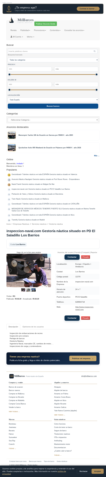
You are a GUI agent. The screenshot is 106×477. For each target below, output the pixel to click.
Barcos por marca (35, 461)
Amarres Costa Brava (62, 397)
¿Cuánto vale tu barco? (63, 451)
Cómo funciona (59, 424)
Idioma (30, 36)
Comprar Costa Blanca (17, 404)
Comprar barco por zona (17, 461)
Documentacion (60, 447)
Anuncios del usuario (65, 252)
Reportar (94, 252)
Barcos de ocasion (16, 387)
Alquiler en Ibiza (60, 400)
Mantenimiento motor (62, 444)
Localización (14, 95)
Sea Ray (12, 441)
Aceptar (97, 471)
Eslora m (12, 80)
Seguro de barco (60, 431)
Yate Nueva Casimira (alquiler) (65, 411)
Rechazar (84, 471)
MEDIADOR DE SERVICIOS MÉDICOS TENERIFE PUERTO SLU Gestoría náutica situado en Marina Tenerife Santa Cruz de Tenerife (53, 210)
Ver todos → (59, 415)
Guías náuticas (62, 461)
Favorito (78, 252)
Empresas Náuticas (21, 224)
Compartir (85, 252)
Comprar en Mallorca (16, 394)
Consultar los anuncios (73, 30)
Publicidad (24, 30)
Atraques (57, 387)
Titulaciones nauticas (62, 434)
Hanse (11, 434)
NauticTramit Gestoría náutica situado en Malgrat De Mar (33, 184)
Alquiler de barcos (61, 390)
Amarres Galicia (60, 407)
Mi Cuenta (17, 36)
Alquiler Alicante (60, 404)
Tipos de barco (49, 461)
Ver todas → (14, 411)
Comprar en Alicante (16, 397)
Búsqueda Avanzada (15, 55)
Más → (97, 156)
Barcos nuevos (14, 390)
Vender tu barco (15, 407)
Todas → (12, 448)
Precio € (11, 64)
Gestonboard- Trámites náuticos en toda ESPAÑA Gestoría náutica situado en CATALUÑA (45, 204)
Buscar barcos (53, 106)
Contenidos (54, 30)
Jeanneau (12, 427)
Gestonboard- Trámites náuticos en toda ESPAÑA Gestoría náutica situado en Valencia (44, 174)
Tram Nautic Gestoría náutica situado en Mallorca (30, 199)
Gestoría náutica (56, 224)
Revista (13, 30)
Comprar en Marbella (16, 400)
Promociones (39, 30)
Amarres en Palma (61, 394)
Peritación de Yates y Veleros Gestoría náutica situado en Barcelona (37, 194)
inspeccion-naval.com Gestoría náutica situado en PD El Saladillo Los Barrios (41, 189)
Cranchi (11, 444)
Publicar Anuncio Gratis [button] (45, 23)
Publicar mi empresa (81, 358)
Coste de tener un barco (63, 427)
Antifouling (58, 441)
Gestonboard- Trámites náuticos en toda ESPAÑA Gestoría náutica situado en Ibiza (43, 215)
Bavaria (11, 431)
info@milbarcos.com (89, 376)
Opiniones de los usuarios (33, 327)
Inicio (8, 224)
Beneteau (12, 424)
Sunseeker (13, 437)
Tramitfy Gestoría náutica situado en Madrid (28, 220)
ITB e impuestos (60, 437)
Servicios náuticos (39, 224)
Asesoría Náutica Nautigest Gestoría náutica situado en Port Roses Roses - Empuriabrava (46, 179)
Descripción (13, 327)
